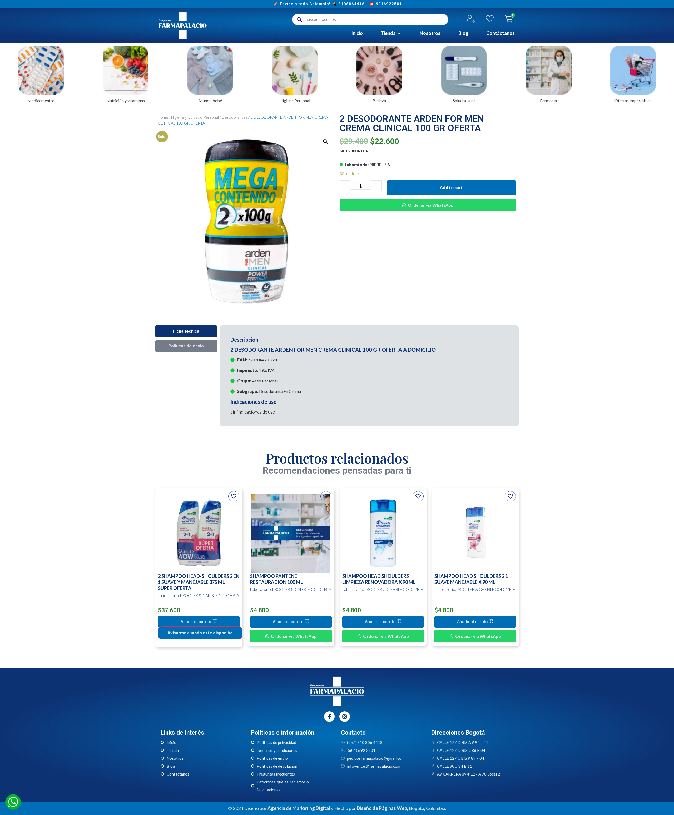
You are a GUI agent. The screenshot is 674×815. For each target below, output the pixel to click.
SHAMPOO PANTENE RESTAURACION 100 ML (276, 579)
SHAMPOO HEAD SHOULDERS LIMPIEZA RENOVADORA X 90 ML (378, 579)
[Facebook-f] (329, 716)
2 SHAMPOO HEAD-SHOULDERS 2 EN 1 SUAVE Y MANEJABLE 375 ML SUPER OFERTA (198, 582)
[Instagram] (344, 716)
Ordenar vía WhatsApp (431, 204)
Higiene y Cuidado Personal (195, 117)
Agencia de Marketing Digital (298, 808)
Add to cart (451, 187)
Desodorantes (234, 117)
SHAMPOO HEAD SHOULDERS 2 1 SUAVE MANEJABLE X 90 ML (471, 579)
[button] (428, 201)
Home (163, 117)
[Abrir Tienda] (399, 33)
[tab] (186, 331)
